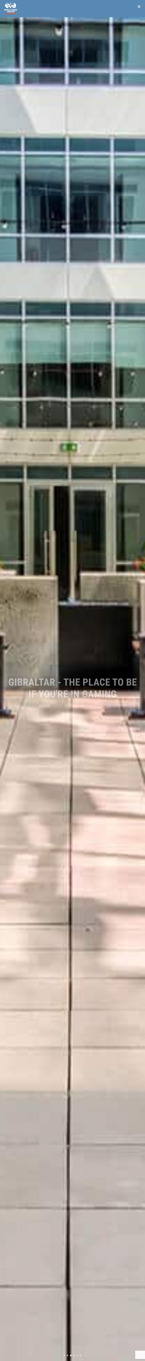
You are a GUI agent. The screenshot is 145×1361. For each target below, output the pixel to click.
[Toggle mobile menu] (139, 6)
